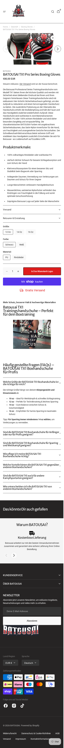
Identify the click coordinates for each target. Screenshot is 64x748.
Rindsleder (20, 267)
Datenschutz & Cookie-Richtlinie (36, 745)
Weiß (22, 254)
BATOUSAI (15, 738)
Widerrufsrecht (10, 745)
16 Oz (32, 242)
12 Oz (9, 242)
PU (7, 267)
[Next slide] (14, 567)
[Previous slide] (6, 567)
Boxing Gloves (27, 27)
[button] (4, 11)
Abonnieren (31, 633)
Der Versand (25, 87)
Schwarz (10, 254)
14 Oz (20, 242)
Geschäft (14, 27)
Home (5, 27)
